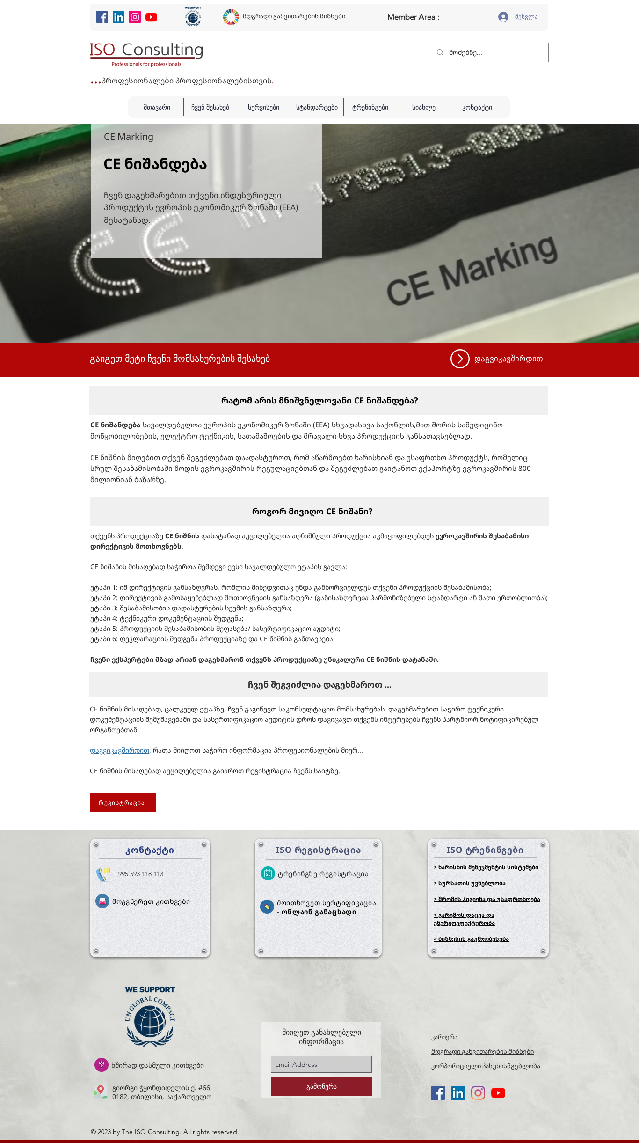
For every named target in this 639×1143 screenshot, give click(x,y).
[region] (508, 358)
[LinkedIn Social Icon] (118, 17)
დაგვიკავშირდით (119, 750)
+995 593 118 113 (138, 874)
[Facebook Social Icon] (102, 17)
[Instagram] (135, 17)
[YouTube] (151, 17)
